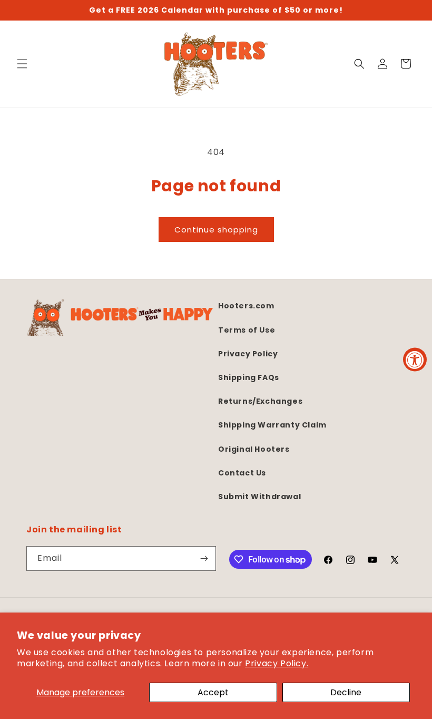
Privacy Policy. (276, 663)
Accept (213, 692)
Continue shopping (216, 229)
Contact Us (242, 473)
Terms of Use (246, 330)
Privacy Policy (248, 353)
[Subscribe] (203, 558)
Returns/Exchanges (260, 401)
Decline (345, 692)
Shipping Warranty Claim (272, 425)
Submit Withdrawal (259, 496)
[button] (22, 63)
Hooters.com (246, 305)
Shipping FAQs (248, 377)
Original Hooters (254, 449)
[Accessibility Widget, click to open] (415, 360)
